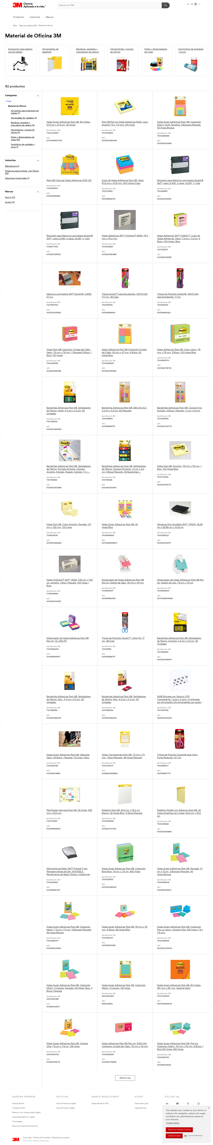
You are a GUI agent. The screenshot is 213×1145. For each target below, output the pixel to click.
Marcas (49, 17)
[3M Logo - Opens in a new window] (29, 5)
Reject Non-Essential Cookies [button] (179, 1130)
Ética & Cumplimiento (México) (25, 1126)
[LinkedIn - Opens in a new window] (167, 1103)
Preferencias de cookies (60, 1138)
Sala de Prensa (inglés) (65, 1108)
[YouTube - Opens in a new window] (177, 1103)
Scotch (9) (10, 202)
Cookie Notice (172, 1123)
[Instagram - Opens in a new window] (198, 1103)
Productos (18, 17)
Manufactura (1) (12, 166)
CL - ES (190, 4)
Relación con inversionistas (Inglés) (26, 1112)
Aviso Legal (27, 1138)
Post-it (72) (10, 197)
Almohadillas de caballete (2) (24, 118)
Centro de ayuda (141, 1103)
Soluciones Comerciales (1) (17, 178)
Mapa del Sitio (140, 1108)
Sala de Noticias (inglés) (66, 1103)
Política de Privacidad (41, 1138)
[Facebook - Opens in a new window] (188, 1103)
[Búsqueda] (166, 5)
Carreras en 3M (18, 1108)
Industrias (35, 17)
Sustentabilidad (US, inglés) (23, 1117)
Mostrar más (125, 1078)
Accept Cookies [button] (174, 1136)
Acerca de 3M (18, 1103)
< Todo (8, 101)
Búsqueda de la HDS (100, 1103)
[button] (193, 1135)
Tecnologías (17, 1121)
